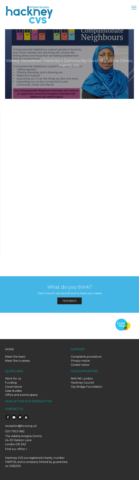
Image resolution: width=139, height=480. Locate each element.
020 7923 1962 (15, 431)
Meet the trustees (17, 360)
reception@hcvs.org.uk (21, 426)
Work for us (13, 378)
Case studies (13, 390)
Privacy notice (80, 360)
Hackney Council (82, 382)
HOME (9, 349)
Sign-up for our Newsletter (28, 401)
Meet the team (15, 356)
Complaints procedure (86, 356)
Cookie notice (80, 364)
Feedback (69, 300)
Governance (13, 386)
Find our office (15, 449)
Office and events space (21, 394)
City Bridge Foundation (86, 386)
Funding (11, 382)
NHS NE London (82, 378)
